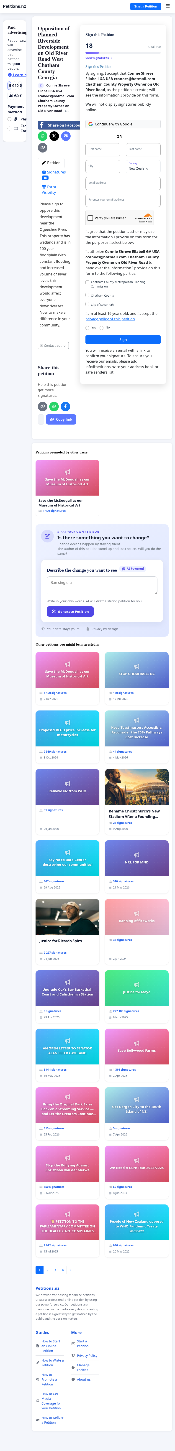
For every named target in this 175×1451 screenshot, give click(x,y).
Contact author (55, 345)
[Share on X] (54, 136)
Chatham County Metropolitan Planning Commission (118, 284)
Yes (94, 327)
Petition (53, 162)
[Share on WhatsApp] (42, 136)
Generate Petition (73, 611)
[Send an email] (66, 136)
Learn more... (24, 74)
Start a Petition (145, 6)
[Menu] (167, 6)
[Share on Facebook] (65, 406)
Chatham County (102, 295)
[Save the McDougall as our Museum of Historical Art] (67, 488)
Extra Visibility (49, 189)
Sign (123, 339)
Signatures (55, 175)
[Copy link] (42, 148)
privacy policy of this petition (110, 318)
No (108, 327)
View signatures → (98, 58)
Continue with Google (113, 124)
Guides (42, 1332)
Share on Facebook (65, 125)
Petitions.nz (14, 6)
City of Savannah (102, 305)
